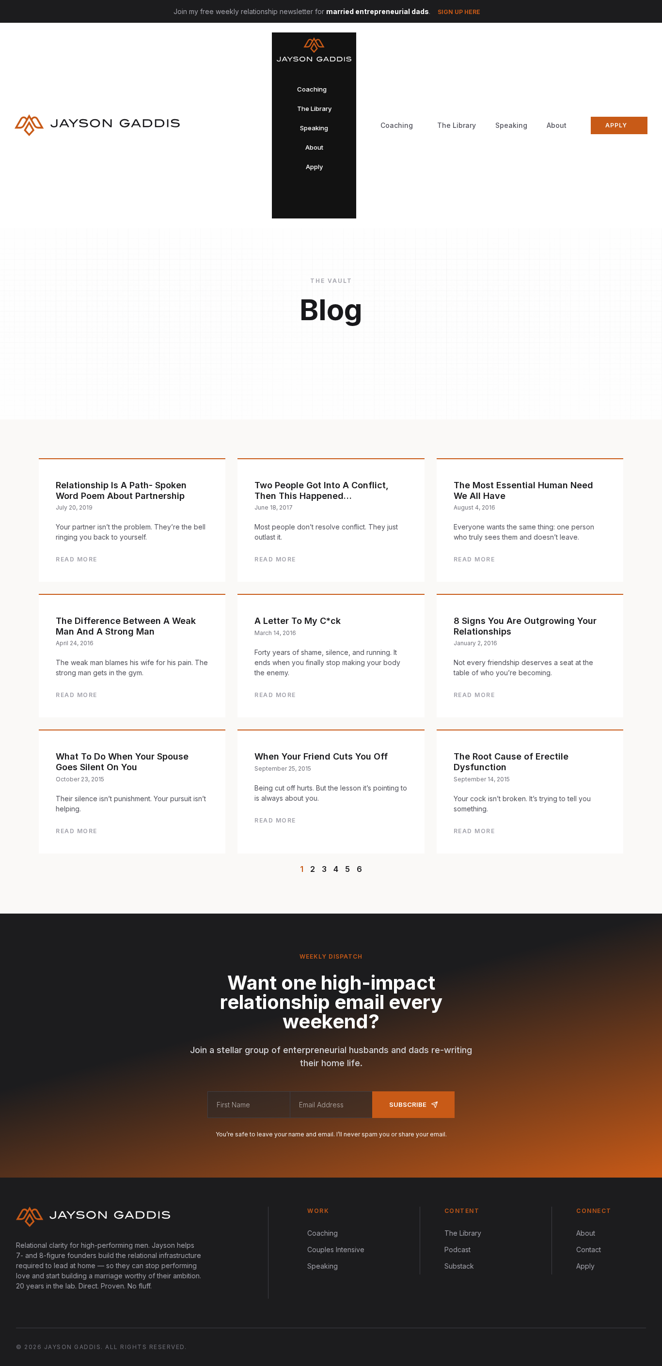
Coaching (322, 1233)
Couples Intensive (335, 1249)
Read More (76, 559)
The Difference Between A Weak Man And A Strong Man (126, 626)
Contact (588, 1249)
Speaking (511, 125)
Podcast (457, 1249)
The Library (456, 125)
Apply (585, 1266)
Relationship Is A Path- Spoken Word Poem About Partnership (121, 490)
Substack (459, 1266)
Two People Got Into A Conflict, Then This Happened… (321, 490)
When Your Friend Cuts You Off (321, 756)
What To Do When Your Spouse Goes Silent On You (122, 761)
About (557, 125)
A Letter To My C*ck (297, 621)
